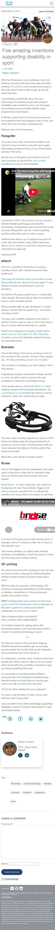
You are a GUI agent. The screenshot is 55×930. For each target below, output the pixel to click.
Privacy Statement (46, 893)
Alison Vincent (10, 73)
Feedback (11, 893)
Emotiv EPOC (34, 386)
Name (4, 864)
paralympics (40, 792)
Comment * (7, 824)
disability (47, 784)
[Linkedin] (27, 758)
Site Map (23, 893)
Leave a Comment (46, 11)
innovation (15, 792)
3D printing (15, 784)
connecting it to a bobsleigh (16, 393)
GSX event (26, 684)
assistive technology (32, 784)
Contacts (4, 893)
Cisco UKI (10, 44)
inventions (27, 792)
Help (17, 893)
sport (13, 801)
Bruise (10, 485)
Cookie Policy (5, 894)
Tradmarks (14, 894)
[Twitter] (21, 758)
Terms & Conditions (33, 893)
